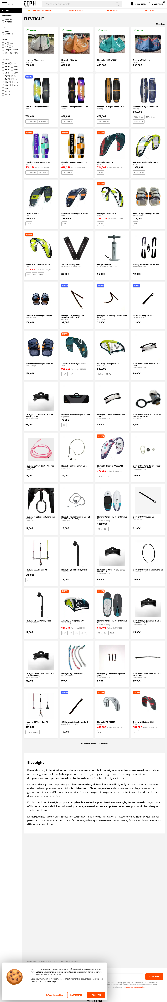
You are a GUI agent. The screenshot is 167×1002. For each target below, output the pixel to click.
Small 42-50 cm (11, 53)
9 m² (142, 172)
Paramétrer (76, 995)
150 (63, 425)
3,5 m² (7, 67)
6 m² (16, 73)
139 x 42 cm (31, 121)
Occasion (9, 34)
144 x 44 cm (138, 121)
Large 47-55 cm (32, 732)
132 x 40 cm (31, 172)
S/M (11, 43)
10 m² (100, 172)
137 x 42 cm (150, 117)
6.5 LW (108, 374)
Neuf (7, 32)
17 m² (7, 88)
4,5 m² (7, 70)
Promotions (112, 10)
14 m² (107, 476)
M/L (135, 223)
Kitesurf (8, 20)
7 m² (7, 76)
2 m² (64, 633)
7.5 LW (7, 94)
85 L (100, 529)
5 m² (76, 633)
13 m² (7, 85)
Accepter (96, 995)
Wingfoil (8, 22)
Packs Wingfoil (76, 10)
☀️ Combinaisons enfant (40, 10)
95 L (105, 529)
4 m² (70, 633)
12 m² (15, 82)
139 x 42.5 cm (103, 121)
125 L (112, 633)
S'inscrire (154, 976)
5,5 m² (100, 374)
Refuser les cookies (54, 995)
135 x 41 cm (138, 117)
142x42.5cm (42, 121)
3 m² (14, 63)
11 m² (7, 82)
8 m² (136, 172)
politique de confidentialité (134, 987)
